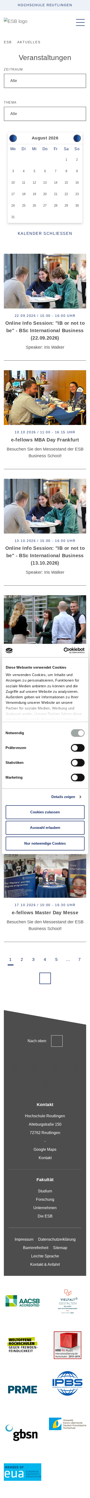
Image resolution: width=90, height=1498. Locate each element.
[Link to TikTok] (35, 1067)
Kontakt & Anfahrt (45, 1264)
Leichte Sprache (45, 1256)
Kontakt (45, 1158)
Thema (10, 102)
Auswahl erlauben (45, 828)
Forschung (45, 1199)
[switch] (77, 748)
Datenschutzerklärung (57, 1239)
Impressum (24, 1239)
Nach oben (37, 1041)
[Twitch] (76, 1067)
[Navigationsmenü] (80, 22)
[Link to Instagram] (14, 1067)
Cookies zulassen (45, 812)
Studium (45, 1191)
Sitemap (60, 1248)
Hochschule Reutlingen (45, 5)
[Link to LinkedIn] (55, 1067)
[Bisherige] (13, 138)
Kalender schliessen (45, 233)
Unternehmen (45, 1208)
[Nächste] (77, 138)
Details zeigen (63, 797)
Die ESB (45, 1216)
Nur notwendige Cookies (45, 843)
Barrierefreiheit (35, 1248)
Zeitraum (13, 69)
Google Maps (45, 1149)
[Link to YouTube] (45, 1083)
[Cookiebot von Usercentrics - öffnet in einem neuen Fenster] (64, 650)
